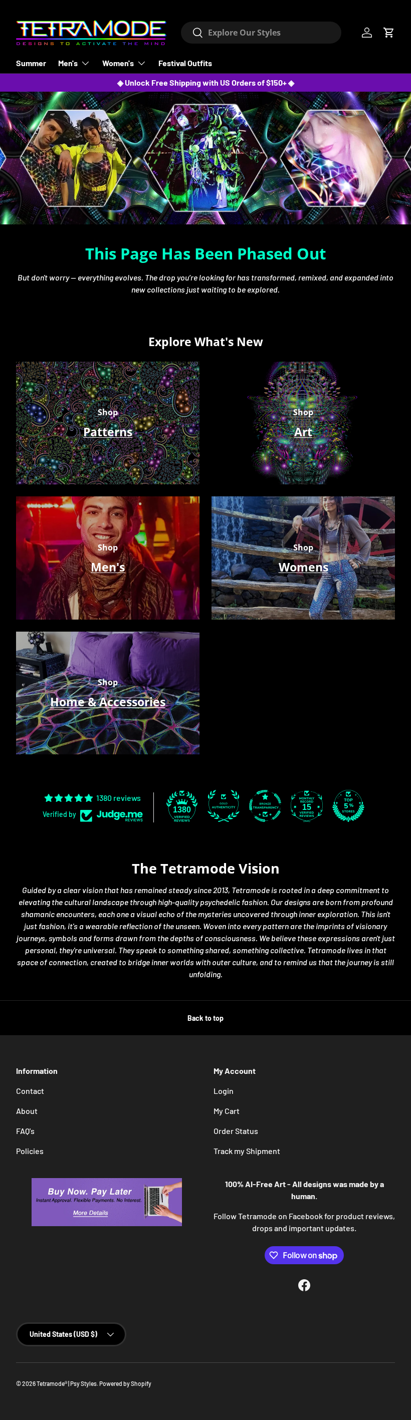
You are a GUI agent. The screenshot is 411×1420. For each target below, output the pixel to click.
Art (303, 432)
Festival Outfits (185, 63)
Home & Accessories (107, 702)
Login (224, 1090)
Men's (108, 567)
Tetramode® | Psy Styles (67, 1383)
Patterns (107, 432)
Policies (30, 1151)
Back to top (205, 1018)
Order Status (236, 1130)
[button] (389, 33)
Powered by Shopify (125, 1383)
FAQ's (25, 1130)
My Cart (227, 1110)
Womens (303, 567)
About (27, 1110)
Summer (31, 63)
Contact (30, 1090)
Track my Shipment (247, 1151)
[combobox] (261, 33)
